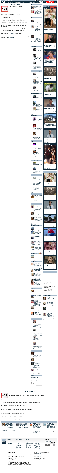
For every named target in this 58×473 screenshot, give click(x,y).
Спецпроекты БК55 (35, 318)
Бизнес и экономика (18, 2)
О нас (8, 441)
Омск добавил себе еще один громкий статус (37, 284)
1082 (39, 249)
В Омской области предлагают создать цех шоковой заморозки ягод (38, 242)
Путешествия (46, 113)
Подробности (33, 288)
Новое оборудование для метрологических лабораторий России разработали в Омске (37, 247)
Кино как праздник (37, 306)
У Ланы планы (34, 46)
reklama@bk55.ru (39, 459)
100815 (55, 431)
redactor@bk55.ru (39, 453)
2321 (53, 142)
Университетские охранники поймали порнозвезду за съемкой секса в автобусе (50, 282)
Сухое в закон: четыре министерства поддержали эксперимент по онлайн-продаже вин (50, 290)
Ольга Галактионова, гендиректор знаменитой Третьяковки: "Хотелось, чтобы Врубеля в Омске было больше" (49, 45)
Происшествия (31, 2)
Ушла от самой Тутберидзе (36, 301)
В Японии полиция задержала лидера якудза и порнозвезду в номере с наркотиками (50, 278)
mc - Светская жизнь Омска (40, 0)
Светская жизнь (47, 6)
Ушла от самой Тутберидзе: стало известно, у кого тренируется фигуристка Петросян (49, 62)
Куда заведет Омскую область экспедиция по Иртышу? (50, 424)
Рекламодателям (10, 442)
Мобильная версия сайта (49, 448)
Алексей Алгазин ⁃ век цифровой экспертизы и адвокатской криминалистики (37, 7)
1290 (53, 96)
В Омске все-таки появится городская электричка (37, 228)
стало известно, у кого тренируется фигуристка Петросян (37, 303)
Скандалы (33, 204)
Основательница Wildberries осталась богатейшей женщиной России (49, 109)
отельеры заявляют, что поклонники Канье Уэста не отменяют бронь (38, 209)
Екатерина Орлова (37, 279)
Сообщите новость (51, 2)
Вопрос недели (34, 193)
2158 (53, 111)
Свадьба (45, 8)
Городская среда (34, 160)
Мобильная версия (42, 2)
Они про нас (36, 441)
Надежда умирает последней (37, 206)
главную (8, 31)
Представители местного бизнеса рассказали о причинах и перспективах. (9, 428)
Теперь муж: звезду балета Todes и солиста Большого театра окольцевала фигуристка (50, 166)
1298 (39, 230)
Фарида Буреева (36, 312)
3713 (39, 272)
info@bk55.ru (39, 456)
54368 (14, 430)
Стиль (17, 448)
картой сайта (11, 33)
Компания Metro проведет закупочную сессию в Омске (37, 232)
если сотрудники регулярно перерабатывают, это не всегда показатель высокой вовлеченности (37, 265)
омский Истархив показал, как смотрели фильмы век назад (37, 309)
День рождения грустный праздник (37, 363)
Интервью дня (34, 115)
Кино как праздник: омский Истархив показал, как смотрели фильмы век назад (49, 78)
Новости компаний (35, 4)
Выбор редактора (5, 421)
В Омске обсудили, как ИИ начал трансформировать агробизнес (37, 256)
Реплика (32, 17)
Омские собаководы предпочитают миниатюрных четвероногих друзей (49, 94)
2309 (39, 305)
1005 (39, 234)
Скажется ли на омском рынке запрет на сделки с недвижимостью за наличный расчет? (23, 425)
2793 (39, 367)
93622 (41, 433)
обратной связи (11, 37)
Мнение (45, 33)
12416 (39, 285)
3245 (39, 210)
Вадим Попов (36, 273)
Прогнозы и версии (35, 175)
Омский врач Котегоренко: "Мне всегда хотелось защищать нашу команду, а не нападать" (49, 140)
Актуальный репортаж (35, 141)
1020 (39, 356)
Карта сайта (10, 443)
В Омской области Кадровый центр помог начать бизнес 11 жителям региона (37, 237)
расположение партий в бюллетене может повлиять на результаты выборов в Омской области (37, 276)
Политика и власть (10, 2)
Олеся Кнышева (37, 262)
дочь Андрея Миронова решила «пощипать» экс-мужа (38, 220)
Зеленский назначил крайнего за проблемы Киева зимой (49, 274)
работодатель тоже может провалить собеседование (37, 271)
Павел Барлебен (37, 282)
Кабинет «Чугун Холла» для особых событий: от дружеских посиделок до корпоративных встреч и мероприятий (38, 12)
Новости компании (19, 449)
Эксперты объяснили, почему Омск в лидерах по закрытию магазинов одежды (9, 425)
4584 (39, 268)
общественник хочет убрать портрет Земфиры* (37, 365)
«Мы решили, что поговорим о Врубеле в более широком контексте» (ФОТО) (37, 314)
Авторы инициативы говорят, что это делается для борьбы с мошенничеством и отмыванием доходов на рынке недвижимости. (23, 429)
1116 (39, 244)
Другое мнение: (33, 383)
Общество (36, 2)
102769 (41, 9)
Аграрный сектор (34, 253)
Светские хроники (47, 144)
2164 (39, 310)
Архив (32, 43)
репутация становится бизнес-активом (37, 281)
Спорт (27, 2)
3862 (39, 278)
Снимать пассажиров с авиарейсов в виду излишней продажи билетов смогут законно (38, 296)
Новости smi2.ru (33, 224)
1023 (53, 168)
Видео (27, 444)
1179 (53, 31)
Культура (23, 2)
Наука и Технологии (19, 447)
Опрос (35, 442)
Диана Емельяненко (37, 269)
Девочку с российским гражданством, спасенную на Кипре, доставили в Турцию (49, 286)
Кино (44, 66)
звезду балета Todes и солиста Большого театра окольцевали (37, 292)
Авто (27, 441)
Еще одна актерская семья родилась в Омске (38, 358)
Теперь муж (36, 352)
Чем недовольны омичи (36, 93)
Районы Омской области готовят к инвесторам (37, 424)
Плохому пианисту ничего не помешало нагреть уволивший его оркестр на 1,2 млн (38, 213)
